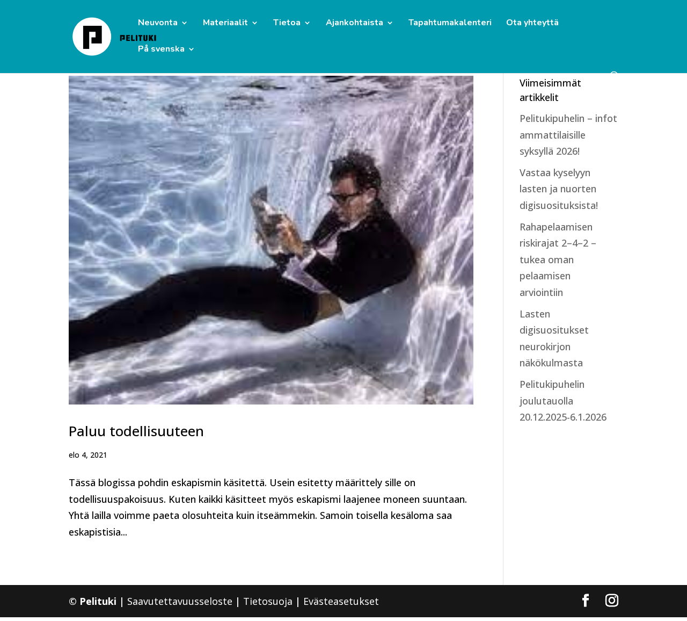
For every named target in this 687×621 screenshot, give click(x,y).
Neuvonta (158, 23)
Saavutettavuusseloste (179, 601)
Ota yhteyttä (532, 23)
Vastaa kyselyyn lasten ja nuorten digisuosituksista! (559, 189)
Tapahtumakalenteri (450, 23)
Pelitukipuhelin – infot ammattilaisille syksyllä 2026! (568, 134)
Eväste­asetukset (341, 601)
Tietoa (287, 23)
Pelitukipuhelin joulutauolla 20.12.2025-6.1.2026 (563, 400)
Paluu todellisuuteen (136, 431)
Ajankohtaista (354, 23)
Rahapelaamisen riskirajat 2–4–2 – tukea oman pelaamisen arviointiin (558, 259)
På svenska (161, 50)
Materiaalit (225, 23)
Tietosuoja (268, 601)
